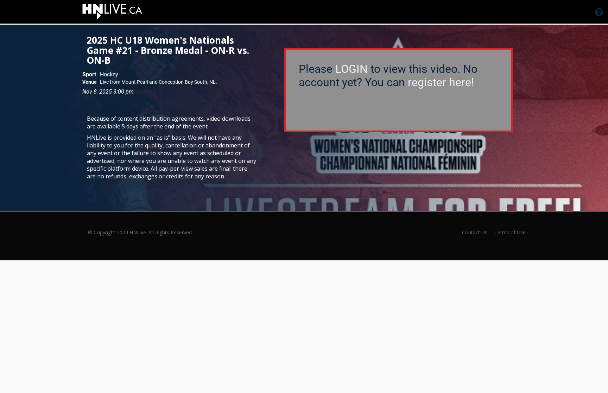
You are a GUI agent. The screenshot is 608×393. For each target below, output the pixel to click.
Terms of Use (510, 232)
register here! (441, 82)
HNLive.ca (359, 12)
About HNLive (310, 12)
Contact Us (474, 232)
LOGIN (351, 69)
